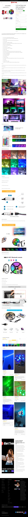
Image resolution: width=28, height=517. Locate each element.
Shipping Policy (3, 487)
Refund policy (3, 484)
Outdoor (9, 490)
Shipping (19, 11)
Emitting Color (17, 14)
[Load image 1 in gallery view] (4, 18)
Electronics (9, 498)
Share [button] (17, 31)
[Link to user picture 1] (8, 360)
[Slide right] (13, 18)
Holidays (9, 499)
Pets (8, 485)
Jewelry (9, 493)
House (8, 487)
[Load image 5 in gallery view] (9, 18)
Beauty (8, 482)
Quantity (16, 23)
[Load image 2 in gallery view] (7, 18)
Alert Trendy (4, 515)
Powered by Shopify (7, 515)
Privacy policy (3, 485)
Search (2, 490)
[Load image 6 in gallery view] (11, 18)
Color (16, 17)
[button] (1, 2)
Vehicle (8, 496)
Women (9, 484)
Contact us (3, 482)
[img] (20, 375)
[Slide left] (2, 18)
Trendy (8, 501)
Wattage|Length (17, 20)
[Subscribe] (12, 507)
